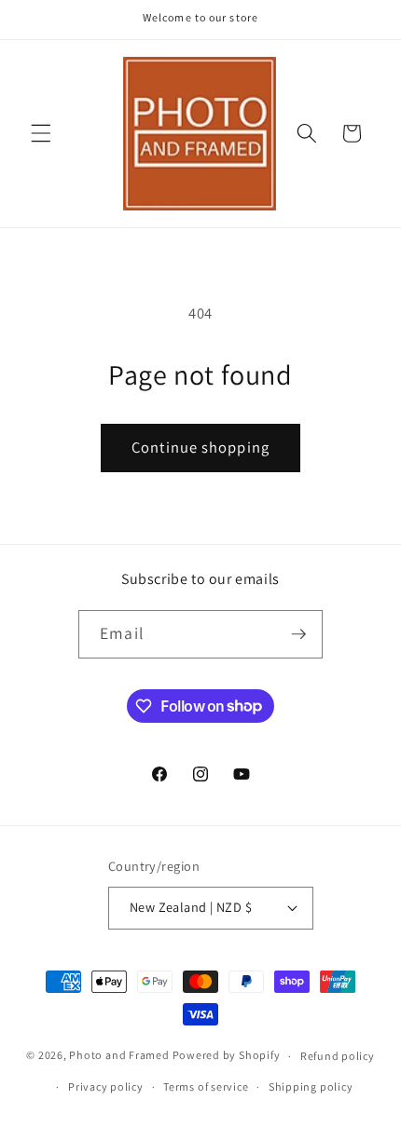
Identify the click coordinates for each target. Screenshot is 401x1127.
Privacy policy (106, 1086)
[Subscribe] (298, 634)
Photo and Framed (119, 1056)
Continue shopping (200, 447)
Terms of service (205, 1086)
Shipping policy (311, 1086)
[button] (41, 133)
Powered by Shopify (227, 1056)
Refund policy (337, 1056)
